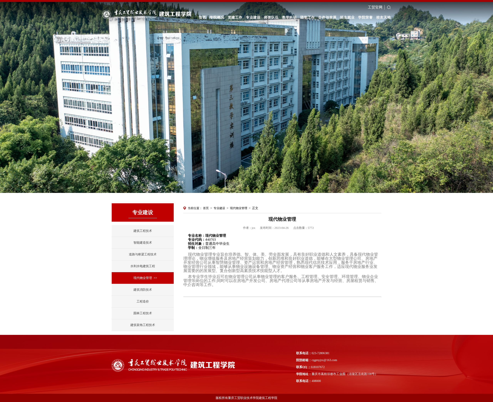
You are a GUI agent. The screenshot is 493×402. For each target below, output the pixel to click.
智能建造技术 (142, 242)
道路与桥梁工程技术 (143, 254)
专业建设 (219, 208)
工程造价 (143, 301)
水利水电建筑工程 (142, 266)
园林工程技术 (142, 313)
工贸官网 (375, 7)
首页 (206, 208)
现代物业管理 (142, 278)
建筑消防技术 (142, 289)
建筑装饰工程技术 (142, 325)
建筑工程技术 (142, 230)
